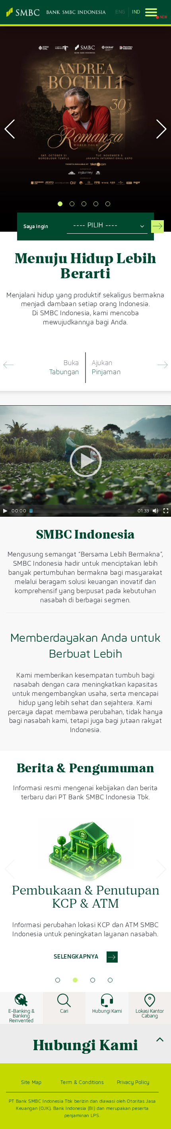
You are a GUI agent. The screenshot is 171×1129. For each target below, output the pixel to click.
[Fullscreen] (166, 511)
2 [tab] (72, 203)
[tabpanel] (85, 890)
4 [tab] (95, 203)
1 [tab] (60, 203)
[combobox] (107, 225)
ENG (120, 12)
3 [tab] (84, 203)
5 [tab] (107, 203)
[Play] (5, 511)
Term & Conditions (82, 1082)
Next (161, 129)
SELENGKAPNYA (47, 194)
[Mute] (155, 511)
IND (136, 12)
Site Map (31, 1082)
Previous (9, 129)
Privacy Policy (133, 1082)
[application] (85, 461)
